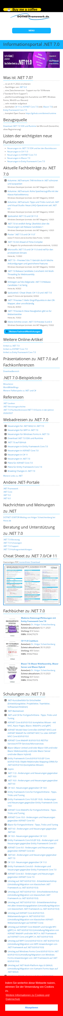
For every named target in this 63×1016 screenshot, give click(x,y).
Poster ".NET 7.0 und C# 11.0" (21, 234)
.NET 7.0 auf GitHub (17, 442)
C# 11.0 (18, 106)
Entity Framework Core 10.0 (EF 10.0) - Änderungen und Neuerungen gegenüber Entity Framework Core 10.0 (33, 802)
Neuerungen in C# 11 (18, 454)
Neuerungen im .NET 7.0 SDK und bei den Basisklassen (32, 148)
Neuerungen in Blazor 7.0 (18, 158)
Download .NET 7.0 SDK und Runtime (19, 126)
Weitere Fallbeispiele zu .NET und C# (19, 390)
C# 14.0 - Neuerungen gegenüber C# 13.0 (27, 787)
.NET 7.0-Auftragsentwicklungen (17, 549)
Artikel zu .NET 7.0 (11, 345)
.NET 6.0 (23, 87)
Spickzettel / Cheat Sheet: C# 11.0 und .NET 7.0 (30, 292)
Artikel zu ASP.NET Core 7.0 (15, 349)
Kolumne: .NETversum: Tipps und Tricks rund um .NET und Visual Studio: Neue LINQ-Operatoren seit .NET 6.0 (33, 205)
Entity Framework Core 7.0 (15, 110)
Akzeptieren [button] (31, 1007)
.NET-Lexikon (9, 403)
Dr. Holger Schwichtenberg (43, 624)
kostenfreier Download (29, 562)
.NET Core (7, 491)
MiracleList (8, 384)
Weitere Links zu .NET (13, 475)
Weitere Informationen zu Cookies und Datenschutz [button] (27, 997)
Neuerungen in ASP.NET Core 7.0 (22, 154)
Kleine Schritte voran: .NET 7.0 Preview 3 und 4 (30, 321)
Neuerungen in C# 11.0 (17, 151)
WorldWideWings (11, 387)
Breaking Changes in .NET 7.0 (21, 470)
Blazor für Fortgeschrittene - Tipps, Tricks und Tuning (33, 824)
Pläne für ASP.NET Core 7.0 (20, 462)
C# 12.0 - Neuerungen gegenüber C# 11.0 (27, 862)
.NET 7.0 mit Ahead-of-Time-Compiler (25, 241)
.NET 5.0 (7, 495)
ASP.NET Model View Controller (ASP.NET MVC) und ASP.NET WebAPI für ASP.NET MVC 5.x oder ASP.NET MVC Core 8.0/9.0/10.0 (32, 733)
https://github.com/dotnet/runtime (41, 113)
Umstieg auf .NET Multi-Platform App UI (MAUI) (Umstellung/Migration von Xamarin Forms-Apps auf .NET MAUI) (33, 968)
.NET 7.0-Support (10, 546)
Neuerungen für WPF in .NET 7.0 (23, 430)
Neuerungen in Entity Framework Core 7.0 (26, 161)
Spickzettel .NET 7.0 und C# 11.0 (23, 216)
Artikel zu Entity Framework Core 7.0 (19, 352)
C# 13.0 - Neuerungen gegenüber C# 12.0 (27, 836)
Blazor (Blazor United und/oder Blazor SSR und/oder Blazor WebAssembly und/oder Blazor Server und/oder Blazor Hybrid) (33, 751)
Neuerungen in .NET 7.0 (19, 458)
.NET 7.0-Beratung (11, 539)
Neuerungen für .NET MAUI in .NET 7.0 (26, 425)
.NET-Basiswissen (16, 710)
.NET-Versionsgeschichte (14, 406)
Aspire (11, 769)
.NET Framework (10, 488)
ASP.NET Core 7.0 (30, 106)
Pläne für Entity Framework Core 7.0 (25, 466)
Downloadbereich (11, 371)
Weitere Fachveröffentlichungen (24, 331)
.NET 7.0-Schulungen (12, 542)
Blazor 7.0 (47, 106)
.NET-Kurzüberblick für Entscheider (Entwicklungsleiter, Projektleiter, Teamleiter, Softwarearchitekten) (29, 703)
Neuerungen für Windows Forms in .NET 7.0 (28, 434)
